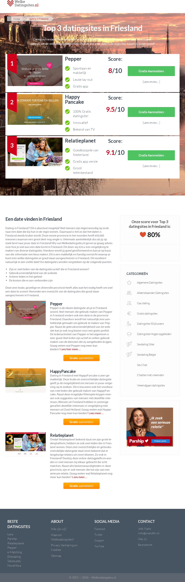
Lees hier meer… (71, 349)
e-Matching (14, 552)
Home (16, 18)
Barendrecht (145, 545)
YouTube (99, 546)
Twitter (98, 534)
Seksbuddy (14, 561)
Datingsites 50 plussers (150, 323)
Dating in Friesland (38, 18)
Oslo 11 (142, 539)
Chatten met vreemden (150, 375)
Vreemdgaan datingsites (151, 385)
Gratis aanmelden (151, 71)
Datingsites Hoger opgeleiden (154, 334)
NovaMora (14, 565)
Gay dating (143, 303)
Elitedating (14, 556)
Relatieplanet (80, 140)
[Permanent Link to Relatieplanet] (35, 153)
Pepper (73, 58)
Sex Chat (142, 365)
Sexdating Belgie (146, 354)
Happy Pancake (74, 99)
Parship (12, 539)
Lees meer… (96, 413)
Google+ (99, 540)
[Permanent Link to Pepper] (35, 71)
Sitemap (56, 556)
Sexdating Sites (145, 344)
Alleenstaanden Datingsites (153, 293)
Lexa (10, 534)
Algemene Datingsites (149, 282)
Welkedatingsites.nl (103, 577)
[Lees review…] (151, 81)
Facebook (99, 529)
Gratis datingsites (147, 313)
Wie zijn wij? (58, 529)
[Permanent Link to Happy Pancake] (35, 110)
